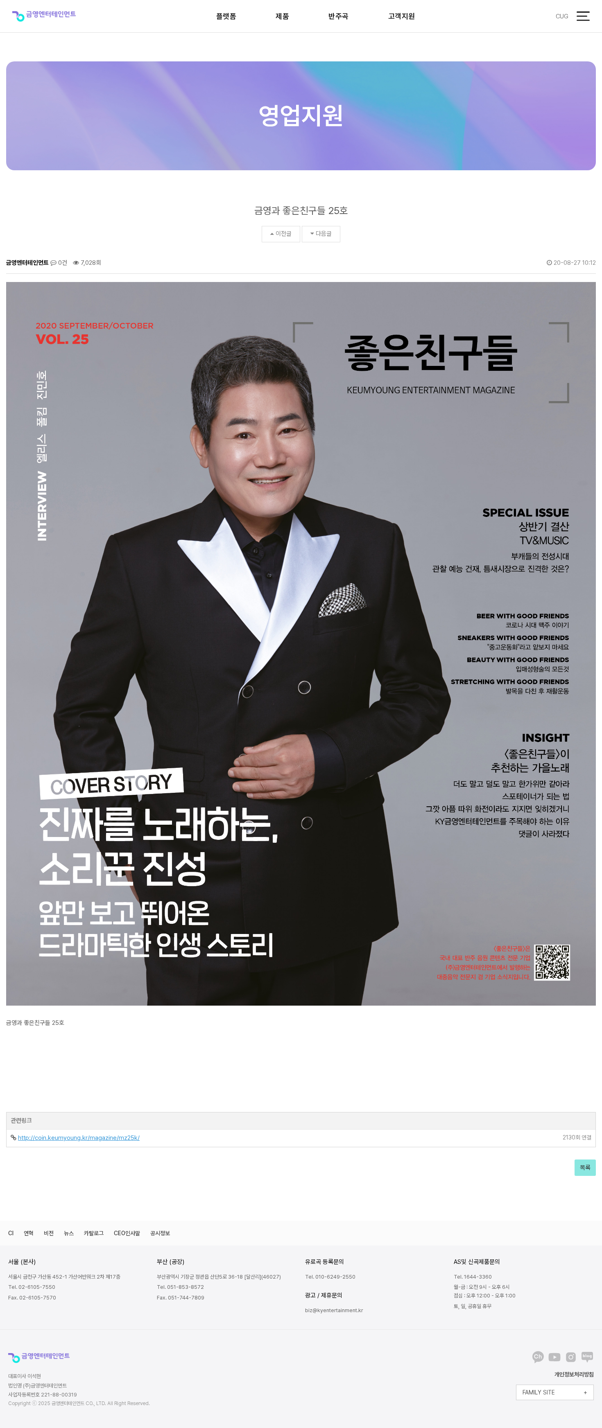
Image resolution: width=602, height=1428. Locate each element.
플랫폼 (226, 16)
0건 (62, 262)
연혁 (29, 1233)
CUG (562, 16)
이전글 (284, 233)
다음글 (324, 233)
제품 (282, 16)
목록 (585, 1167)
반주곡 (338, 16)
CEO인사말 (127, 1233)
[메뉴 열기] (583, 16)
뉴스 (69, 1233)
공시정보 (160, 1233)
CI (11, 1233)
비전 (49, 1233)
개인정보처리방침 (574, 1374)
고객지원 (401, 16)
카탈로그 (94, 1233)
